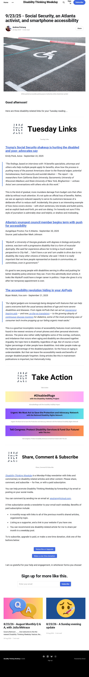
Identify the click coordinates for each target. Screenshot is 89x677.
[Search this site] (63, 2)
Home (6, 2)
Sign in (69, 2)
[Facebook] (44, 656)
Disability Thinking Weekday (40, 2)
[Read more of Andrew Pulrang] (8, 28)
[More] (12, 2)
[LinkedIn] (48, 656)
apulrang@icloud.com (60, 498)
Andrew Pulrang (19, 27)
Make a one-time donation (44, 556)
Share (79, 28)
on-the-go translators (39, 313)
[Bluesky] (51, 656)
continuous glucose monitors (19, 317)
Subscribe (79, 2)
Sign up (50, 660)
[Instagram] (55, 656)
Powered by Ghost (79, 659)
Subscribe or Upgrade (44, 549)
